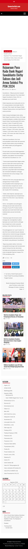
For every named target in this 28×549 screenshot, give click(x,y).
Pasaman (6, 441)
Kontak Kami (9, 527)
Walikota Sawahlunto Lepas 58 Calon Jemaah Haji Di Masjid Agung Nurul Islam (14, 366)
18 (7, 496)
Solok (5, 460)
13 (13, 493)
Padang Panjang (8, 433)
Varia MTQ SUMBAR (9, 470)
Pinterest (7, 267)
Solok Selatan (7, 462)
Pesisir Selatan (8, 452)
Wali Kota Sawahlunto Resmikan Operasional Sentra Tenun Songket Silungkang (12, 340)
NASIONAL (7, 425)
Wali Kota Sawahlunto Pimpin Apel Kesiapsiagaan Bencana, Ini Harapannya (13, 316)
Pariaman (6, 435)
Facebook (7, 263)
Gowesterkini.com (14, 6)
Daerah (6, 393)
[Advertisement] (14, 30)
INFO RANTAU (8, 414)
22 (20, 496)
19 (10, 496)
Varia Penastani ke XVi (10, 473)
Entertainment (8, 406)
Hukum (6, 408)
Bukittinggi (7, 390)
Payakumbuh (7, 446)
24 (4, 499)
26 (10, 499)
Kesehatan (7, 419)
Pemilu (6, 449)
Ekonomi (6, 403)
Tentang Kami (8, 526)
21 (17, 496)
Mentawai (8, 395)
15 (20, 493)
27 (13, 499)
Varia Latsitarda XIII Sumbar (11, 468)
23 (23, 496)
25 (7, 499)
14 (17, 493)
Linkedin (16, 267)
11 (7, 493)
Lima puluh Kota (8, 422)
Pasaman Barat (8, 443)
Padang (6, 430)
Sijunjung (6, 457)
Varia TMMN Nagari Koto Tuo (13, 398)
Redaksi (6, 523)
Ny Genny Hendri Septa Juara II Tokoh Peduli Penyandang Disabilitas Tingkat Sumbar (14, 276)
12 (10, 493)
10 (4, 493)
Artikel (6, 388)
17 (4, 496)
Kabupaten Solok (8, 416)
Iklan (5, 411)
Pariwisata (7, 438)
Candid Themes (18, 545)
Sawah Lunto (6, 64)
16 (23, 493)
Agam (5, 385)
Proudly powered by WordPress (11, 543)
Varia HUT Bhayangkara (10, 465)
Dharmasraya (7, 400)
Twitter (16, 263)
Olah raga (6, 427)
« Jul (4, 506)
